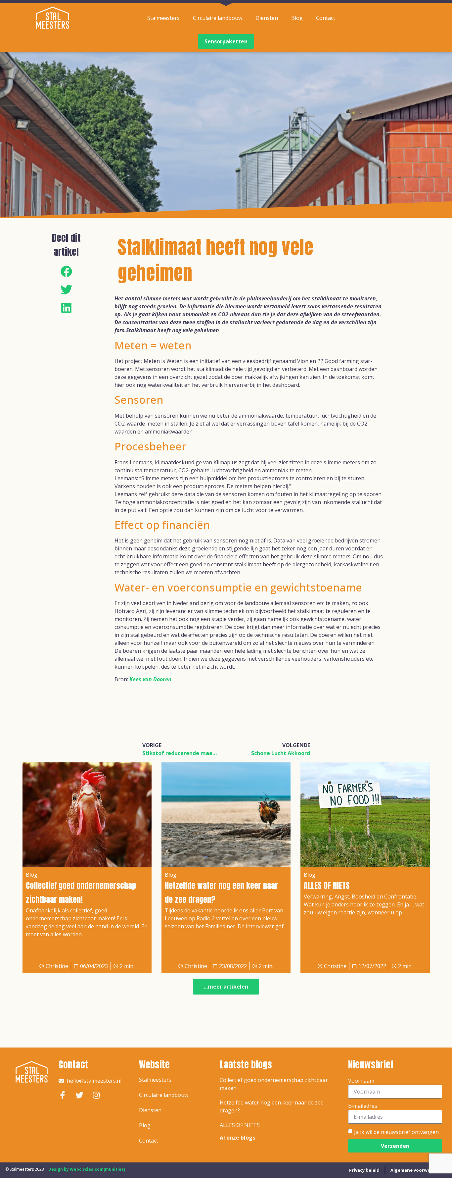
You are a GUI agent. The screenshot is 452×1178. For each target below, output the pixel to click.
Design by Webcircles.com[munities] (86, 1169)
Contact (325, 18)
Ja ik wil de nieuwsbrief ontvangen (396, 1132)
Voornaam (361, 1080)
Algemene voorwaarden (416, 1170)
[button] (66, 271)
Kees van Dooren (150, 679)
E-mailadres (362, 1105)
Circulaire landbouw (217, 18)
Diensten (266, 18)
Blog (297, 18)
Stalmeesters (163, 18)
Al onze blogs (237, 1137)
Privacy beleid (364, 1170)
